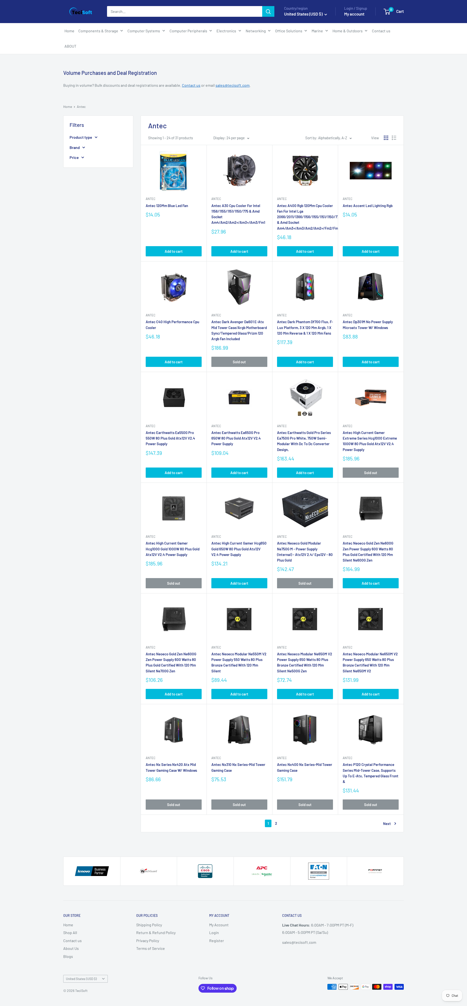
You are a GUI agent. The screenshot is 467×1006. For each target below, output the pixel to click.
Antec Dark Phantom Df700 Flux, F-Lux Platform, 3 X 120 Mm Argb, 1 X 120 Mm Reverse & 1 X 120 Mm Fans (305, 327)
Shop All (70, 932)
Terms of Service (150, 948)
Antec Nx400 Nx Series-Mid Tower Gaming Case (304, 767)
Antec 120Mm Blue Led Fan (167, 205)
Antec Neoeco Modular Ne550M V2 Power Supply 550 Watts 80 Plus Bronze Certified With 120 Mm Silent (238, 662)
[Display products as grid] (386, 138)
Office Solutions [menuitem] (288, 30)
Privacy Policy (147, 940)
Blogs (68, 956)
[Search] (268, 11)
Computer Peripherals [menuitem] (188, 30)
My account (354, 13)
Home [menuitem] (69, 30)
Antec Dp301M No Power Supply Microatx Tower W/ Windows (368, 325)
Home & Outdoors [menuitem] (347, 30)
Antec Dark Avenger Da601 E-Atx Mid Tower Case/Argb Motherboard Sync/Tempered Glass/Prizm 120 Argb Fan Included (239, 330)
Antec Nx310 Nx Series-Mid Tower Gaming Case (238, 767)
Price (74, 157)
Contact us (191, 85)
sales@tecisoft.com (233, 85)
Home (67, 106)
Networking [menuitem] (256, 30)
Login (214, 932)
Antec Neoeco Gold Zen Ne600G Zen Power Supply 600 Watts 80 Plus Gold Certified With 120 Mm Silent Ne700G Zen (171, 662)
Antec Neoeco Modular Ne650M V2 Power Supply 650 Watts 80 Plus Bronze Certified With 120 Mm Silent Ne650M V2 (370, 662)
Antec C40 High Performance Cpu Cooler (172, 325)
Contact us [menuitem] (381, 30)
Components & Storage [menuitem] (98, 30)
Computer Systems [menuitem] (143, 30)
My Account (219, 924)
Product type (81, 137)
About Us (71, 948)
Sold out (239, 362)
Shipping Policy (149, 924)
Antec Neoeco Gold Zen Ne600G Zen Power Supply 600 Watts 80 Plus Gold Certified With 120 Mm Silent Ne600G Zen (368, 551)
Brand (75, 147)
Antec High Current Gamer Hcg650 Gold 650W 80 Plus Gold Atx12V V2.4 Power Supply (239, 549)
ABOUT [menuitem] (70, 46)
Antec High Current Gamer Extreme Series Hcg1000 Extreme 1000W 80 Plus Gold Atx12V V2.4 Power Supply (370, 441)
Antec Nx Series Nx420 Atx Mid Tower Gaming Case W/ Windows (171, 767)
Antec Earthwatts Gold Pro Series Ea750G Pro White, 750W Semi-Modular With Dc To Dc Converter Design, (304, 441)
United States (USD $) (81, 979)
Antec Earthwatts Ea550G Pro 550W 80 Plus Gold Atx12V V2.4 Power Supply (170, 438)
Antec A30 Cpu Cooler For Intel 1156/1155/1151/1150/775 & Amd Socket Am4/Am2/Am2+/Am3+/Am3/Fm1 (238, 214)
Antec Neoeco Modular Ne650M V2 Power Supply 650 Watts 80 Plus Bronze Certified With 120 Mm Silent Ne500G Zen (304, 662)
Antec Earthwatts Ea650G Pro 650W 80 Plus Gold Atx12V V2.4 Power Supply (236, 438)
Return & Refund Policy (156, 932)
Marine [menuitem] (317, 30)
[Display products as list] (394, 138)
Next (387, 823)
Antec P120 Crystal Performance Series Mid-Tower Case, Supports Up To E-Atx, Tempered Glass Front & (370, 773)
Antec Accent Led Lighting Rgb (368, 205)
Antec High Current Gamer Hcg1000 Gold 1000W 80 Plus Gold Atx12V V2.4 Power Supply (172, 549)
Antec (81, 106)
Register (216, 940)
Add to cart (174, 251)
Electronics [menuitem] (226, 30)
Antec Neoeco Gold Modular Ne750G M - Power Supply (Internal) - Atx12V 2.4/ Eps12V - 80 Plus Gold (305, 551)
